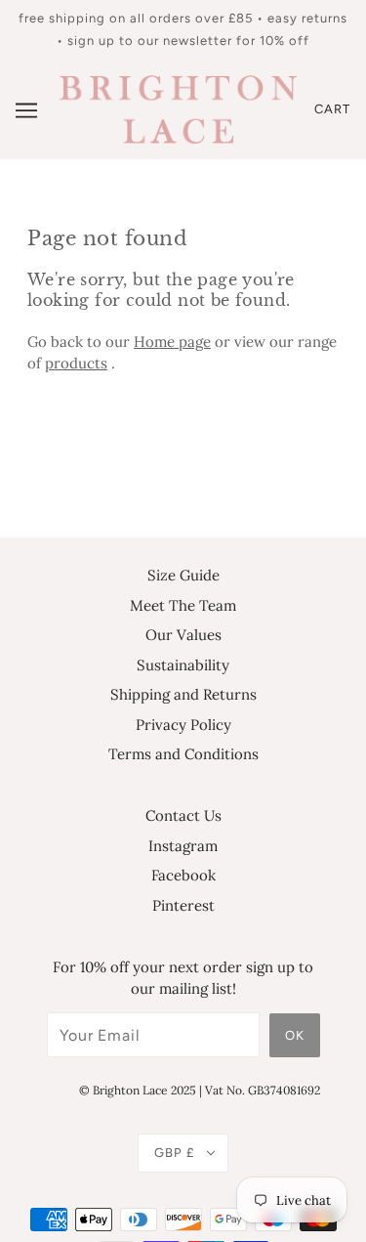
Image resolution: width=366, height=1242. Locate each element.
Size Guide (183, 575)
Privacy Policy (183, 724)
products (76, 363)
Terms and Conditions (183, 754)
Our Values (183, 634)
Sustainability (183, 665)
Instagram (183, 845)
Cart (332, 109)
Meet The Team (183, 605)
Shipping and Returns (183, 694)
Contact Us (183, 815)
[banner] (178, 108)
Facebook (183, 875)
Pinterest (183, 905)
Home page (172, 341)
